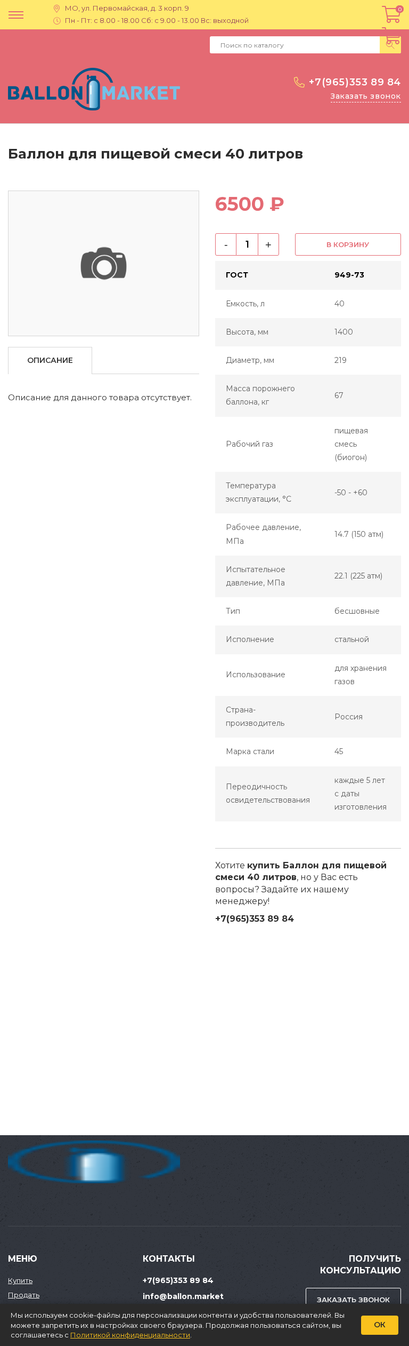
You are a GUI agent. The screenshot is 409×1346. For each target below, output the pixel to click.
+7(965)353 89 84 (355, 82)
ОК (380, 1324)
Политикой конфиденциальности (130, 1335)
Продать (23, 1294)
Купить (20, 1280)
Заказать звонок (366, 96)
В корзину (347, 244)
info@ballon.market (183, 1296)
